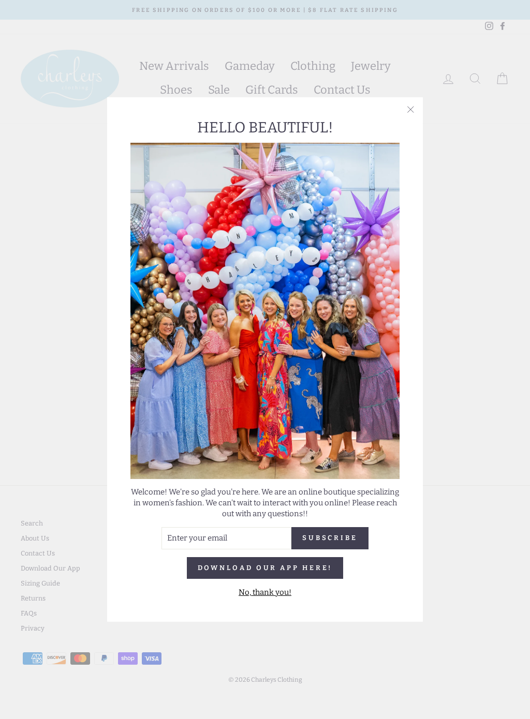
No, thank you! (265, 592)
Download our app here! (265, 568)
